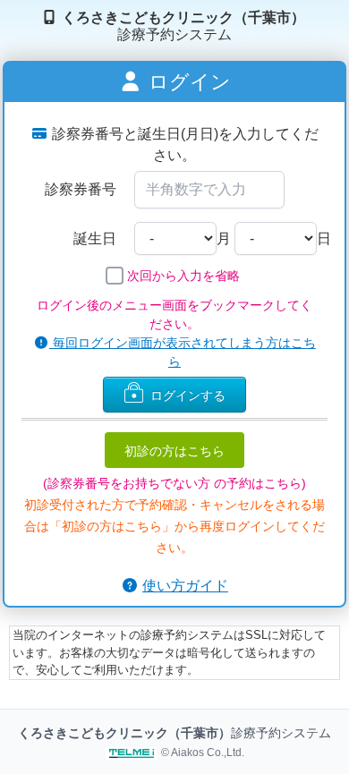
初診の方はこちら (174, 450)
